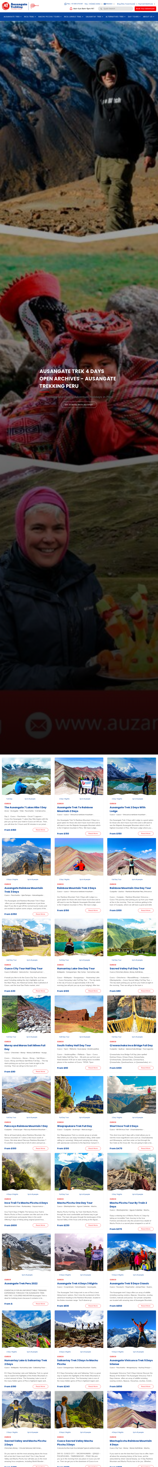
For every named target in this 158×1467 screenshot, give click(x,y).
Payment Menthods (145, 4)
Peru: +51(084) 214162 (92, 4)
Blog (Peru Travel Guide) (126, 4)
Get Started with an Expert (79, 404)
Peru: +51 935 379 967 (75, 4)
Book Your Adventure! (145, 8)
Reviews (109, 4)
